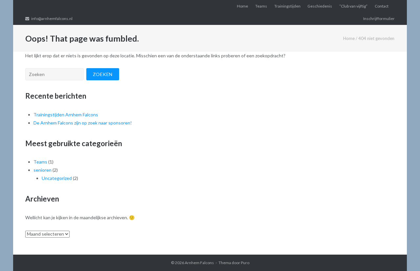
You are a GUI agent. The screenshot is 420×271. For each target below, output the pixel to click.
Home (242, 6)
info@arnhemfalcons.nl (52, 18)
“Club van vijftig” (353, 6)
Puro (245, 262)
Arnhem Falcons (199, 262)
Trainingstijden (287, 6)
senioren (42, 170)
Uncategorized (57, 178)
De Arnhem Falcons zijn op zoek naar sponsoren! (82, 123)
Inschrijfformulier (379, 18)
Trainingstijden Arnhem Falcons (65, 114)
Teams (261, 6)
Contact (381, 6)
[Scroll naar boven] (404, 255)
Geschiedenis (319, 6)
